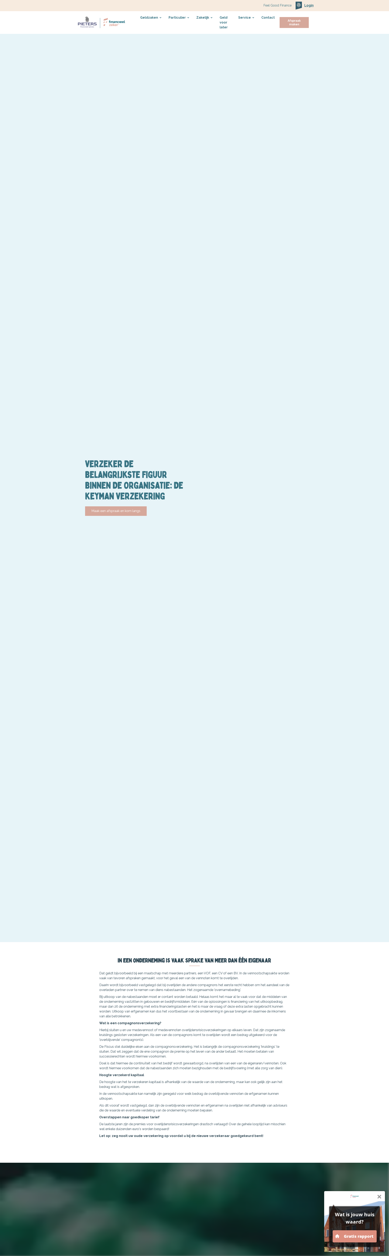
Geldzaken (149, 17)
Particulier (177, 17)
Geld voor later (224, 22)
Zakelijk (202, 17)
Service (244, 17)
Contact (268, 17)
